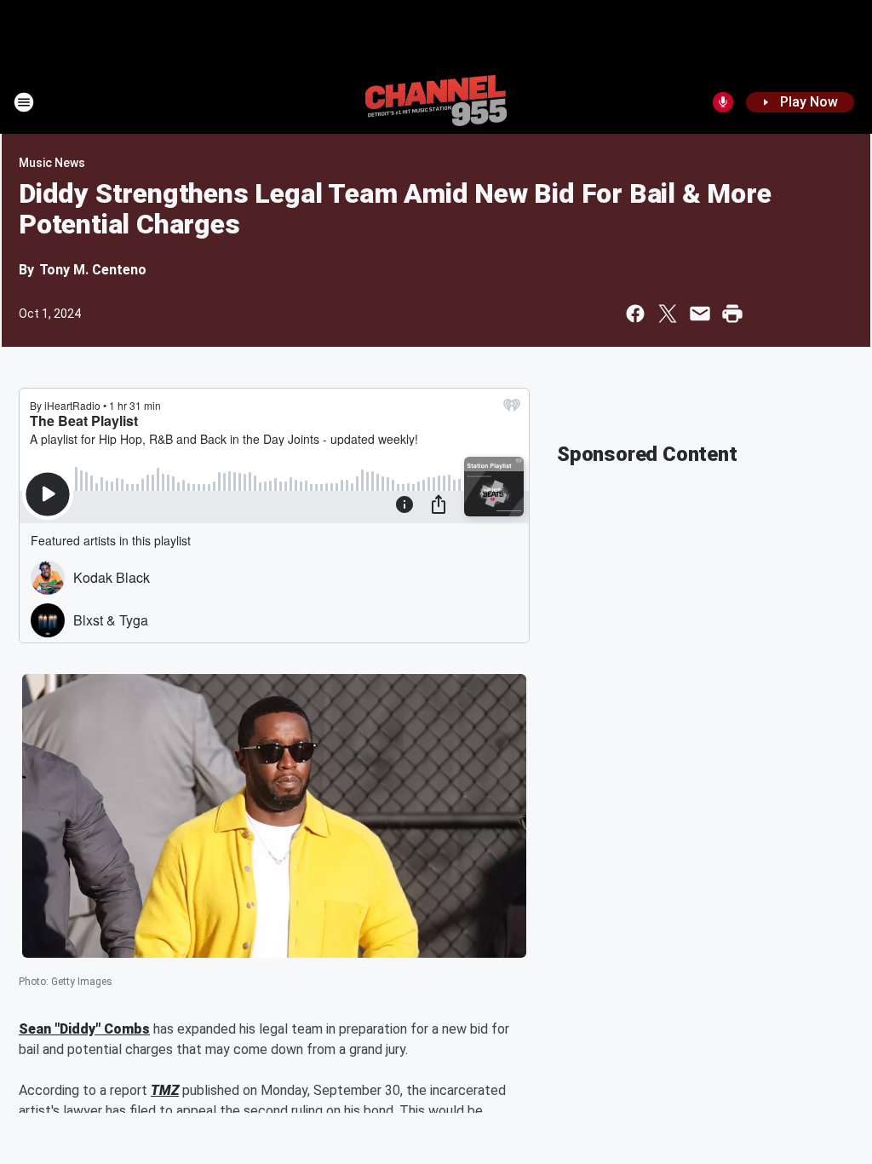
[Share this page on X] (668, 314)
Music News (52, 163)
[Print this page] (732, 314)
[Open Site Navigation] (24, 102)
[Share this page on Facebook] (635, 314)
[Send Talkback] (723, 102)
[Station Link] (436, 102)
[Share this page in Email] (700, 314)
